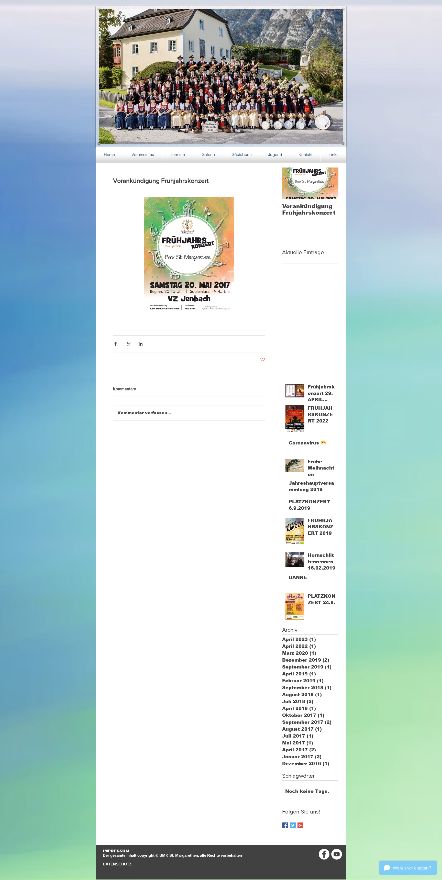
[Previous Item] (290, 183)
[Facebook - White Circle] (324, 854)
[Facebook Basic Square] (285, 825)
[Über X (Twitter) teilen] (128, 343)
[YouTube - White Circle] (336, 854)
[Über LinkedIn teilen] (140, 343)
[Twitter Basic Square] (293, 825)
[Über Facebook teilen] (115, 343)
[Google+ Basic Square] (300, 825)
